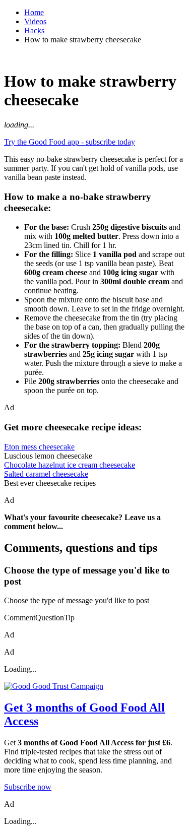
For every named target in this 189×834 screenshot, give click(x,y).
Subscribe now (27, 787)
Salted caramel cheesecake (46, 474)
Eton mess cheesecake (39, 446)
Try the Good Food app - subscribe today (69, 142)
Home (34, 12)
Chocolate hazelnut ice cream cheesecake (69, 465)
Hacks (34, 30)
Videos (35, 21)
